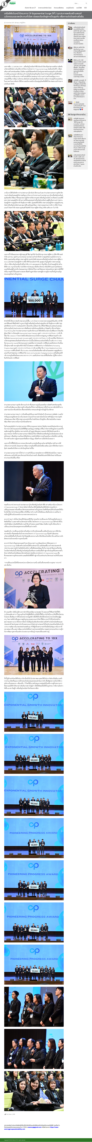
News (17, 22)
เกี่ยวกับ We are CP (30, 7)
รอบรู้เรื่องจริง (70, 7)
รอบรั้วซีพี (79, 7)
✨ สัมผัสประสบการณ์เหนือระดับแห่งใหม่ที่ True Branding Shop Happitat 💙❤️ (80, 106)
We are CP (15, 1140)
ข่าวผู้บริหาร (22, 22)
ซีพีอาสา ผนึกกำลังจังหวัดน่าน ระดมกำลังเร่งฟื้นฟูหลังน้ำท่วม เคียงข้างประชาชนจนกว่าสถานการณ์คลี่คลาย (80, 51)
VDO (85, 7)
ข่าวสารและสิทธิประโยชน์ (44, 7)
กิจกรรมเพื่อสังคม (59, 7)
